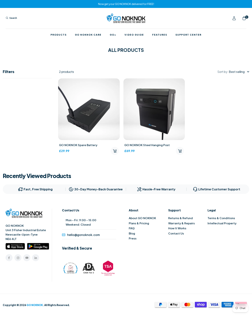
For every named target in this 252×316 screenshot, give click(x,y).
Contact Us (176, 233)
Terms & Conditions (221, 218)
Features (159, 35)
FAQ (132, 228)
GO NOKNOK (35, 305)
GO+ (113, 35)
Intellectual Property (222, 223)
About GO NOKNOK (142, 218)
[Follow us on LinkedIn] (35, 257)
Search (13, 18)
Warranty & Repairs (181, 223)
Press (133, 238)
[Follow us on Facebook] (9, 257)
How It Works (177, 228)
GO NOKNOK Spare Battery (78, 145)
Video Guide (134, 35)
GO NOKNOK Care (88, 35)
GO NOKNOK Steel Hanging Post (147, 145)
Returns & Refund (180, 218)
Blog (132, 233)
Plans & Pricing (139, 223)
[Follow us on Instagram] (17, 257)
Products (59, 35)
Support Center (188, 35)
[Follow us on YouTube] (26, 257)
